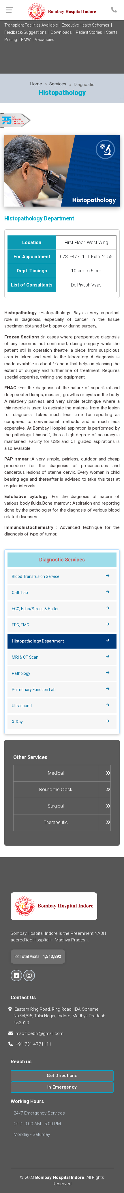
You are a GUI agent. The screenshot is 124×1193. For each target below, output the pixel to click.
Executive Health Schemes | (87, 25)
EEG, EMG (20, 625)
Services (57, 84)
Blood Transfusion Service (35, 576)
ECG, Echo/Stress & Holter (35, 608)
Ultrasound (22, 705)
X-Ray (17, 722)
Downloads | (62, 32)
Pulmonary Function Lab (34, 689)
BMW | (27, 39)
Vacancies (44, 39)
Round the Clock (55, 789)
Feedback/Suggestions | (26, 32)
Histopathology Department (38, 641)
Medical (56, 773)
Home (36, 84)
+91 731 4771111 (34, 1044)
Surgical (56, 806)
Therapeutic (56, 822)
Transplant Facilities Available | (32, 25)
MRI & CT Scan (25, 657)
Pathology (21, 673)
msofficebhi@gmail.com (39, 1033)
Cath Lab (20, 592)
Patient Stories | (90, 32)
